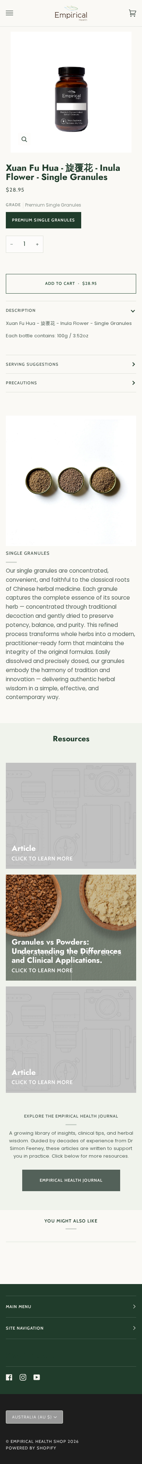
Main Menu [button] (18, 1306)
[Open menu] (17, 13)
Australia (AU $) (32, 1417)
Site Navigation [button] (25, 1328)
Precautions (21, 382)
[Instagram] (23, 1377)
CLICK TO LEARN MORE (42, 970)
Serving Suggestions (32, 364)
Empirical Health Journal (71, 1180)
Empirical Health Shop (38, 1441)
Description (21, 310)
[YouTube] (36, 1377)
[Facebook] (9, 1377)
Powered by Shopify (31, 1448)
